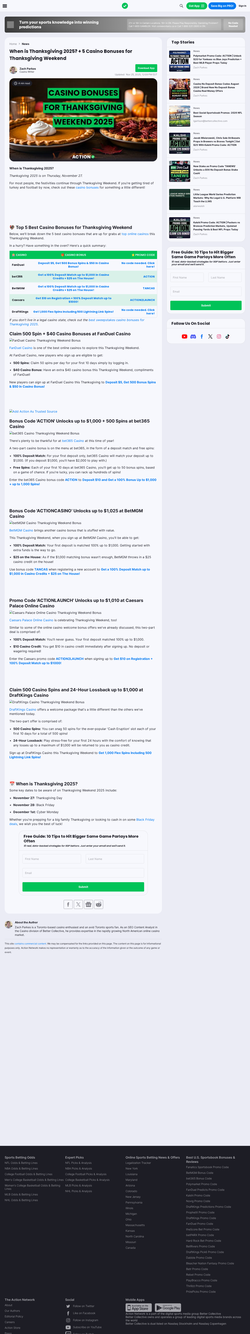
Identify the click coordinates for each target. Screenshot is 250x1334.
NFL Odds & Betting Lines (21, 1162)
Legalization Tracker (138, 1162)
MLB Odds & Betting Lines (21, 1194)
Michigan (131, 1213)
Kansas (130, 1230)
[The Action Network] (125, 6)
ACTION (149, 277)
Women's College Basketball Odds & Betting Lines (32, 1187)
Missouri (131, 1242)
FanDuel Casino (20, 348)
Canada (131, 1247)
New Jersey (133, 1196)
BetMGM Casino (21, 530)
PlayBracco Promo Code (201, 1280)
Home (13, 43)
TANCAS (149, 288)
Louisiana (132, 1174)
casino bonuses (87, 187)
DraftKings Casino (22, 709)
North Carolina (135, 1236)
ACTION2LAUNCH (142, 300)
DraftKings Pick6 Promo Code (205, 1252)
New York (132, 1168)
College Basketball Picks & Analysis (87, 1179)
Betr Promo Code (197, 1269)
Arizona (130, 1185)
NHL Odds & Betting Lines (21, 1200)
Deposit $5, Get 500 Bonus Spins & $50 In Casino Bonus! (73, 265)
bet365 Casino (73, 441)
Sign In (242, 5)
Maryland (132, 1179)
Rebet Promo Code (198, 1274)
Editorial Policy (14, 1316)
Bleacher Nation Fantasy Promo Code (210, 1263)
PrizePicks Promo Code (201, 1291)
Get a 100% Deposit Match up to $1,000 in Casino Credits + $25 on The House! (73, 276)
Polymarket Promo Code (201, 1184)
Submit (83, 886)
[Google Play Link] (168, 1307)
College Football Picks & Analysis (85, 1174)
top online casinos (135, 234)
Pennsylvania (134, 1202)
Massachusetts (135, 1225)
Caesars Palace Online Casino (31, 620)
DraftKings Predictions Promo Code (208, 1206)
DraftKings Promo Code (201, 1218)
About (8, 1305)
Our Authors (12, 1310)
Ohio (128, 1219)
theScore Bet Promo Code (202, 1229)
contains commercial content (30, 943)
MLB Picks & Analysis (78, 1185)
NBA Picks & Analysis (78, 1168)
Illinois (129, 1208)
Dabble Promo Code (199, 1257)
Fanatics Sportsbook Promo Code (207, 1167)
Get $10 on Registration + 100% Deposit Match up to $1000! (74, 300)
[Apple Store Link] (139, 1307)
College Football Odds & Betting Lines (28, 1174)
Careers (10, 1322)
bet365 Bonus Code (199, 1178)
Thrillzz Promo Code (199, 1286)
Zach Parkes (28, 68)
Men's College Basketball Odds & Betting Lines (34, 1179)
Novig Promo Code (198, 1201)
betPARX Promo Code (200, 1235)
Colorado (131, 1191)
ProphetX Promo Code (200, 1212)
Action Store (12, 1327)
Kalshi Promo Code (198, 1195)
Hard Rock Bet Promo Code (203, 1240)
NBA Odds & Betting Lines (21, 1168)
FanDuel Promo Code (199, 1223)
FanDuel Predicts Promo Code (205, 1189)
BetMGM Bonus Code (199, 1172)
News (25, 43)
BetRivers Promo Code (200, 1246)
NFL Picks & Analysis (78, 1162)
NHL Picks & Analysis (78, 1191)
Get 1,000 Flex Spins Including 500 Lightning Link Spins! (73, 312)
